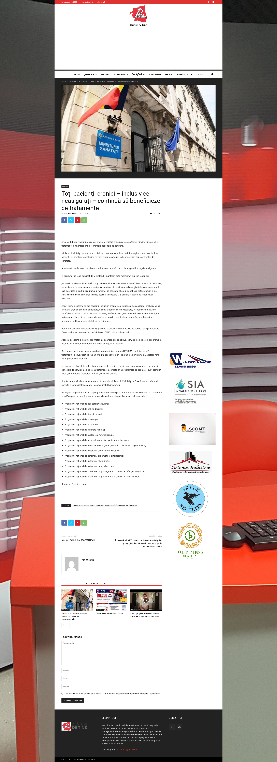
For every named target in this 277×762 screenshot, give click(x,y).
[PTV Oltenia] (138, 16)
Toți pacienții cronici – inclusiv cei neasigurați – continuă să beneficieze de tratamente (105, 505)
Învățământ (138, 74)
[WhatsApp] (84, 220)
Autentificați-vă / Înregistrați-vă (93, 2)
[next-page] (68, 625)
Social (168, 74)
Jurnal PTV (91, 74)
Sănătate (72, 81)
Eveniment (155, 74)
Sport (199, 74)
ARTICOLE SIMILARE (72, 583)
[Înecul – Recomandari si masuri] (111, 600)
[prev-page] (63, 625)
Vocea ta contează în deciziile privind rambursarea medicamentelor (74, 616)
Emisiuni (105, 74)
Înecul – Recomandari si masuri (109, 613)
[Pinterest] (78, 220)
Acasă (63, 81)
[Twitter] (71, 220)
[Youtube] (213, 2)
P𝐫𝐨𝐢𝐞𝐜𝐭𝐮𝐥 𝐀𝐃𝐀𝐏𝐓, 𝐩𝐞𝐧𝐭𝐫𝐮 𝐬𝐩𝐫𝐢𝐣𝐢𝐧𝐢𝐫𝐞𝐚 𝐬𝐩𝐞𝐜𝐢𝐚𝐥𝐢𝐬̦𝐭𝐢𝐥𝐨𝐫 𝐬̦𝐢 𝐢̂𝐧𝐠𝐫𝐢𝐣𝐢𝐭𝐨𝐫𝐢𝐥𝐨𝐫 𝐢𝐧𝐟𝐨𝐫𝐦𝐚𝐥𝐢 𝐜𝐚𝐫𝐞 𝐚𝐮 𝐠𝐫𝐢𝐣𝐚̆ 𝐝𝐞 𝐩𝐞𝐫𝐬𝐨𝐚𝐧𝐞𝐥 (138, 543)
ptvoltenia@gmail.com (126, 749)
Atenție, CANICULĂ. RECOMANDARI (78, 540)
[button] (212, 74)
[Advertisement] (138, 49)
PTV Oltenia (72, 214)
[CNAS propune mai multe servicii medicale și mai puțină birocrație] (146, 600)
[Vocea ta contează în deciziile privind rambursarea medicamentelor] (77, 600)
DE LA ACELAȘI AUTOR (95, 583)
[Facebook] (208, 2)
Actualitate (121, 74)
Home (77, 74)
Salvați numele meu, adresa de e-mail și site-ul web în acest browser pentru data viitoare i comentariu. (112, 693)
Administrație (184, 74)
